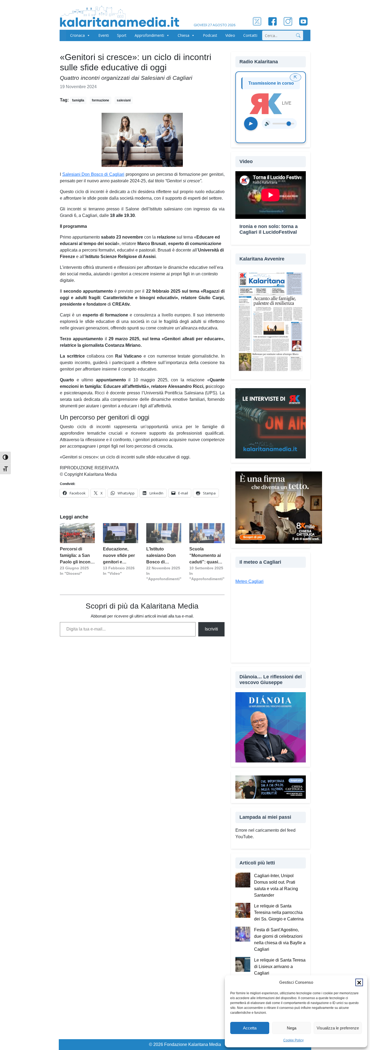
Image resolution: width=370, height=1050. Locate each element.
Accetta (250, 1028)
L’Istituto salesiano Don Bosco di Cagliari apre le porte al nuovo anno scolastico (162, 556)
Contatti (250, 35)
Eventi (103, 35)
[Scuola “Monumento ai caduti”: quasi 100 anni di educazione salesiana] (206, 533)
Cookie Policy (293, 1040)
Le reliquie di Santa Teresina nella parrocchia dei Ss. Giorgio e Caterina (279, 912)
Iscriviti (211, 629)
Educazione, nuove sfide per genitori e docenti (119, 556)
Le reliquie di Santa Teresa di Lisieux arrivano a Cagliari (280, 966)
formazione (100, 100)
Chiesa (183, 35)
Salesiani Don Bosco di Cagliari (93, 174)
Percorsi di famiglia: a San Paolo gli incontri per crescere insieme (77, 556)
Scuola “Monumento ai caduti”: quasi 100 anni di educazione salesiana (205, 556)
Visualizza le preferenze (338, 1028)
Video (230, 35)
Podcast (210, 35)
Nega (291, 1028)
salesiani (124, 100)
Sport (121, 35)
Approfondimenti (149, 35)
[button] (359, 982)
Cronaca (77, 35)
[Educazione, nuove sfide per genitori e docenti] (120, 533)
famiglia (78, 100)
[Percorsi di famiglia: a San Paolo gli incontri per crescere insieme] (77, 533)
